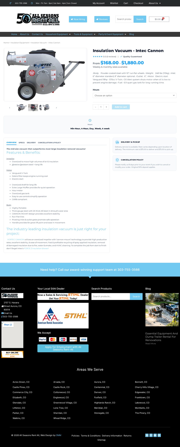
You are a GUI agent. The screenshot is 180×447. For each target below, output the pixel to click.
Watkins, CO (19, 418)
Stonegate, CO (101, 413)
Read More (150, 343)
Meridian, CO (100, 408)
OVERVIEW (11, 142)
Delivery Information (112, 435)
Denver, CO (100, 392)
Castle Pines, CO (21, 387)
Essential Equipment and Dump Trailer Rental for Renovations (161, 337)
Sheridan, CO (60, 413)
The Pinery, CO (142, 413)
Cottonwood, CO (61, 392)
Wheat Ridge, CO (61, 418)
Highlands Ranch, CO (104, 402)
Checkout (138, 3)
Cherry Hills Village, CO (146, 387)
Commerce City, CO (22, 392)
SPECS (22, 143)
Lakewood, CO (142, 402)
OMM (58, 435)
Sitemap (101, 440)
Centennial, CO (101, 387)
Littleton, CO (19, 408)
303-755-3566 (128, 269)
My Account (98, 3)
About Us (153, 3)
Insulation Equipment (20, 43)
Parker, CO (18, 413)
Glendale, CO (19, 402)
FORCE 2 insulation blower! (36, 248)
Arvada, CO (59, 382)
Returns (127, 435)
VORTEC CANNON (15, 239)
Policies (75, 435)
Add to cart (121, 107)
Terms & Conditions (91, 435)
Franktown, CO (142, 397)
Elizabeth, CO (19, 397)
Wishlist (114, 3)
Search (139, 19)
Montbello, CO (142, 408)
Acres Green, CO (21, 382)
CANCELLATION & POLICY (49, 143)
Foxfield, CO (100, 397)
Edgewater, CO (142, 392)
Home (6, 43)
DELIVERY (31, 143)
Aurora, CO (99, 382)
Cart (126, 3)
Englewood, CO (61, 397)
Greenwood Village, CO (65, 402)
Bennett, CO (141, 382)
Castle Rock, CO (61, 387)
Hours (96, 89)
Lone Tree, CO (60, 408)
